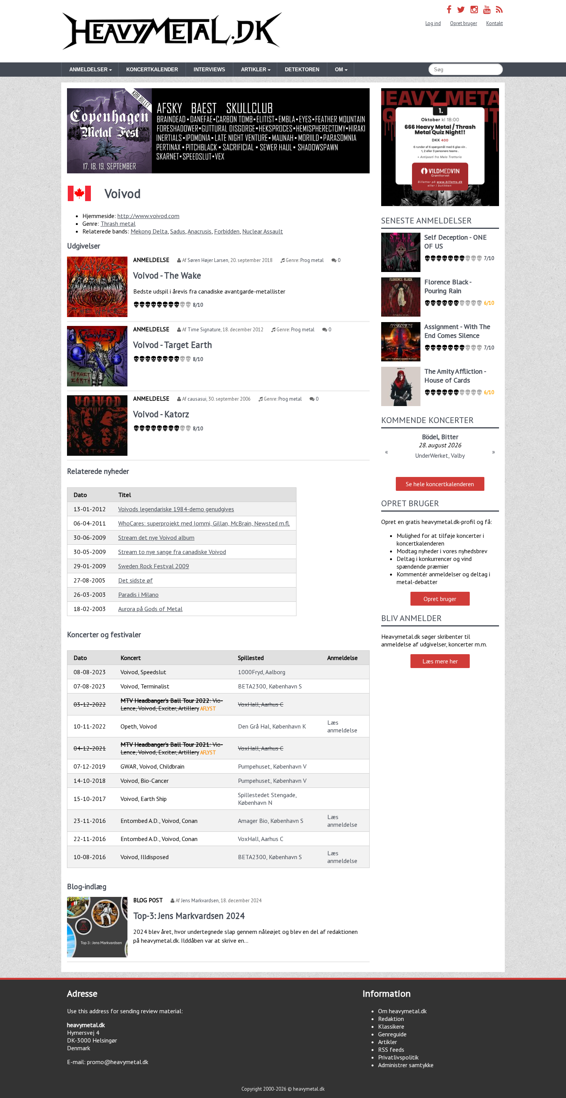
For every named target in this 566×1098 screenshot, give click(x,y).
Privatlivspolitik (398, 1057)
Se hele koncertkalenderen (440, 484)
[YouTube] (487, 9)
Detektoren (302, 69)
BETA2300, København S (270, 686)
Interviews (209, 69)
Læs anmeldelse (342, 726)
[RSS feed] (499, 9)
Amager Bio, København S (270, 820)
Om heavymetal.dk (402, 1011)
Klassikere (391, 1026)
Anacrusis (199, 231)
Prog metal (312, 260)
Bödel (430, 436)
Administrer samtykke (406, 1065)
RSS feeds (391, 1049)
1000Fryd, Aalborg (261, 672)
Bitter (449, 436)
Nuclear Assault (262, 231)
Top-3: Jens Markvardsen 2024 (188, 915)
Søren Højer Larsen (208, 260)
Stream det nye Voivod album (156, 537)
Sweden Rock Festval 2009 (153, 566)
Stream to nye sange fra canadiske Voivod (172, 552)
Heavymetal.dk (172, 31)
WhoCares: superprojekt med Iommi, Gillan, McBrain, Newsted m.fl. (204, 523)
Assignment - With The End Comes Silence (457, 331)
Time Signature (204, 329)
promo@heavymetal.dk (117, 1062)
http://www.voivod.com (148, 216)
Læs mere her (440, 661)
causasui (197, 399)
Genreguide (392, 1034)
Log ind (433, 23)
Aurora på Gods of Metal (150, 609)
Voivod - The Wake (167, 275)
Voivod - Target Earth (172, 344)
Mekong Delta (149, 231)
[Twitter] (461, 9)
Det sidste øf (135, 580)
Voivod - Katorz (161, 414)
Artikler (387, 1042)
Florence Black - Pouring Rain (447, 286)
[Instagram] (474, 9)
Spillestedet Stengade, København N (267, 798)
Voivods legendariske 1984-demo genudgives (176, 509)
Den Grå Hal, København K (272, 726)
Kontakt (494, 23)
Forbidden (226, 231)
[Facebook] (449, 9)
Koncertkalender (152, 69)
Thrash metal (118, 223)
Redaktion (391, 1018)
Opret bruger (463, 23)
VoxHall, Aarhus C (260, 704)
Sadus (177, 231)
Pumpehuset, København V (272, 766)
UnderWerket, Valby (440, 455)
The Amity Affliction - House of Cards (455, 375)
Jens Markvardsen (200, 900)
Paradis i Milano (138, 594)
